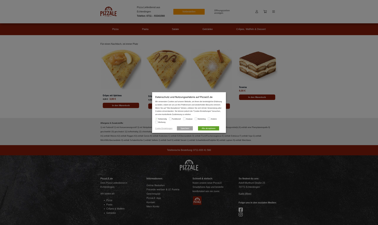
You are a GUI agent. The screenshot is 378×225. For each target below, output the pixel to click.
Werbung (162, 122)
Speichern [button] (185, 128)
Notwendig (162, 119)
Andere (214, 119)
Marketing (202, 119)
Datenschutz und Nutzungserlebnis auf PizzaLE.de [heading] (183, 97)
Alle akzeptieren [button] (208, 128)
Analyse (189, 119)
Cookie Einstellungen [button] (163, 128)
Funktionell (176, 119)
